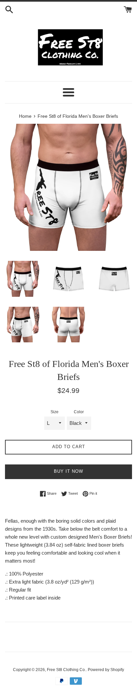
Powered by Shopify (106, 669)
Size (55, 412)
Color (79, 412)
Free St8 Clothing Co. (66, 669)
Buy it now (68, 471)
